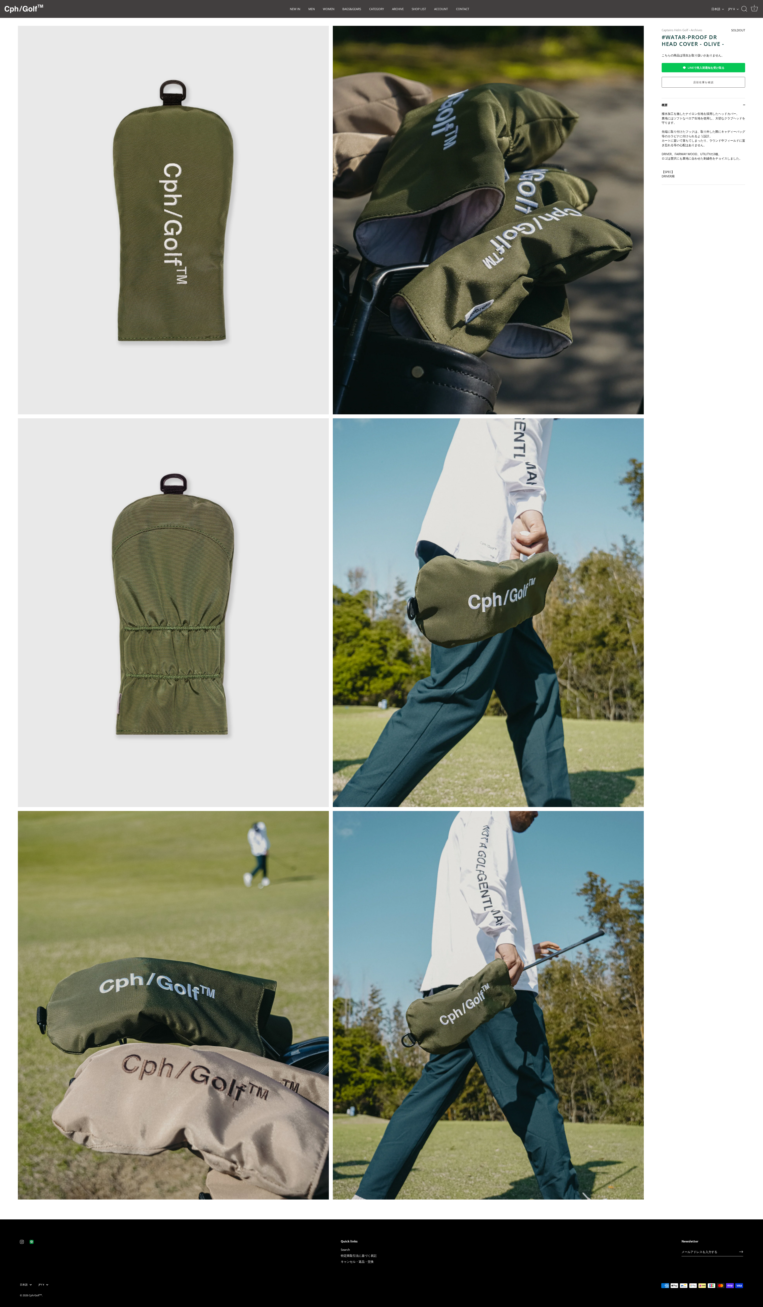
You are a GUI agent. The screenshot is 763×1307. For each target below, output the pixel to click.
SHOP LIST (419, 9)
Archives (696, 30)
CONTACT (462, 9)
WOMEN (328, 9)
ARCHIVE (398, 9)
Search (345, 1250)
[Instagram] (22, 1241)
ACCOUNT (441, 9)
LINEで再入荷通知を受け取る (706, 68)
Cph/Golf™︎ (35, 1295)
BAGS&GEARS (351, 9)
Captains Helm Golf (675, 30)
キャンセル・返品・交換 (357, 1261)
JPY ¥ (731, 9)
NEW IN (295, 9)
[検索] (744, 9)
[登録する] (741, 1252)
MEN (311, 9)
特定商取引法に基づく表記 (359, 1256)
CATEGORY (376, 9)
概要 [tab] (665, 105)
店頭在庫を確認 (703, 82)
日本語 (715, 9)
